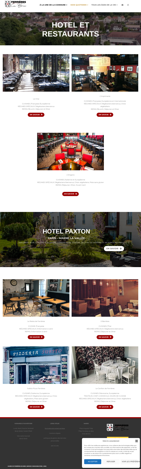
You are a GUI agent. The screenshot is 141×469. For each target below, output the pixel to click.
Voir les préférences (130, 461)
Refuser (111, 461)
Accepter (92, 461)
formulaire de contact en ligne (55, 428)
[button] (136, 441)
